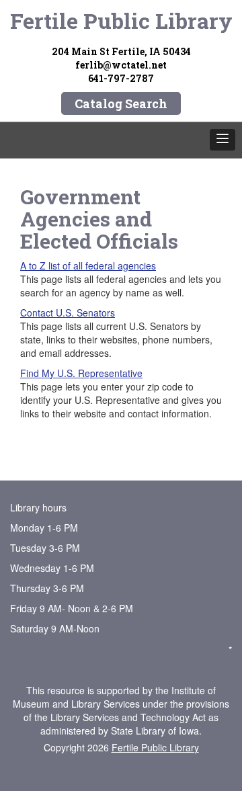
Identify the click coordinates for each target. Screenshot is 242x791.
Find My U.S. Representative (81, 373)
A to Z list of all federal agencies (88, 265)
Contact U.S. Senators (67, 312)
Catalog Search (121, 103)
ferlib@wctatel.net (121, 64)
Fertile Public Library (121, 20)
